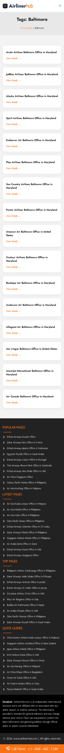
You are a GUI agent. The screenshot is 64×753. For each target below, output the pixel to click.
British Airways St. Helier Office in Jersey (27, 588)
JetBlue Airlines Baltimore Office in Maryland (32, 74)
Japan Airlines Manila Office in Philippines (26, 649)
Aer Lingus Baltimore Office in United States (31, 349)
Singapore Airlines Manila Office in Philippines (28, 538)
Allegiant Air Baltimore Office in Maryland (30, 327)
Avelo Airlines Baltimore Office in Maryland (31, 52)
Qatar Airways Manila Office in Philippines (27, 532)
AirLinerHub (26, 28)
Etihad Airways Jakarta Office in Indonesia (27, 448)
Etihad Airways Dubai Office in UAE (24, 549)
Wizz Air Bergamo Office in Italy (23, 599)
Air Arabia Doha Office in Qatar (22, 543)
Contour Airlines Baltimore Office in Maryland (27, 259)
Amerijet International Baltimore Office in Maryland (29, 372)
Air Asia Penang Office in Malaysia (23, 666)
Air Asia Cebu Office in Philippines (23, 515)
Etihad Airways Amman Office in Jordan (26, 582)
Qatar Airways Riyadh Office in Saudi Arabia (28, 622)
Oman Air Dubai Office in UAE (21, 677)
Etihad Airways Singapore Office (23, 555)
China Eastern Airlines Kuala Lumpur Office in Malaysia (33, 637)
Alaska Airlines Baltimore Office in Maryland (32, 96)
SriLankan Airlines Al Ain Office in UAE (25, 593)
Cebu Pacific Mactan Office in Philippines (26, 616)
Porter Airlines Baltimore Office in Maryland (31, 210)
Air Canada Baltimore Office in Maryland (29, 396)
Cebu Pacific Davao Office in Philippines (25, 521)
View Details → (13, 58)
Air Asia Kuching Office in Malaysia (24, 488)
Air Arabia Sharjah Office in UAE (22, 610)
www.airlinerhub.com (25, 738)
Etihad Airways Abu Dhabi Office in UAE (26, 471)
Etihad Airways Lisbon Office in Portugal (26, 459)
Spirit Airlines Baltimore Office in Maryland (31, 118)
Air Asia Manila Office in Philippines (23, 509)
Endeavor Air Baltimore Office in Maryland (31, 140)
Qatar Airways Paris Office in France (24, 442)
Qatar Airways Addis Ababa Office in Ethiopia (29, 576)
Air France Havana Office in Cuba (23, 683)
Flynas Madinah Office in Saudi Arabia (25, 689)
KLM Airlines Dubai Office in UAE (23, 654)
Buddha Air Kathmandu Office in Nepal (25, 605)
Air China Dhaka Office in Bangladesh (24, 672)
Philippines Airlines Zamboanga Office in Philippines (31, 570)
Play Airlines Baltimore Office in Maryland (30, 162)
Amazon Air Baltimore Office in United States (28, 233)
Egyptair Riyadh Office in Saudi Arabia (25, 454)
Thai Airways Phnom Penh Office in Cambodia (29, 465)
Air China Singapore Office (20, 477)
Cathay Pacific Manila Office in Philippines (26, 482)
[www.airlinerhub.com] (18, 5)
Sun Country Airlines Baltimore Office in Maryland (29, 186)
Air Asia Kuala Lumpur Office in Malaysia (26, 503)
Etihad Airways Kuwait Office (21, 436)
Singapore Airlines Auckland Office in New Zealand (31, 643)
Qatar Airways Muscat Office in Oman (25, 660)
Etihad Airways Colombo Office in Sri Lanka (28, 526)
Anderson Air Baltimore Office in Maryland (31, 305)
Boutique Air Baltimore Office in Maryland (30, 283)
